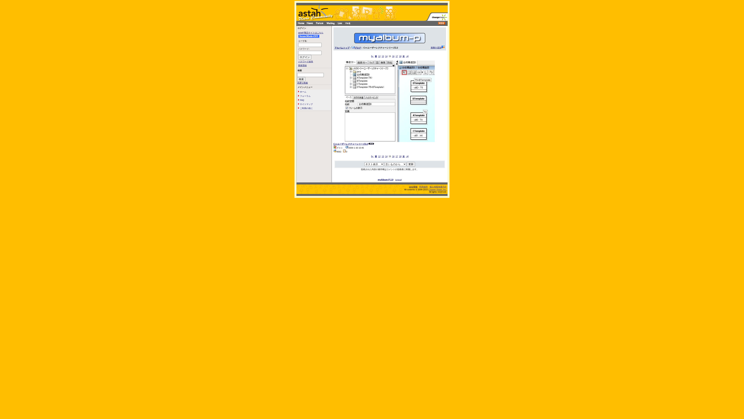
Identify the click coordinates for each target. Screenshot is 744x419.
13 (383, 56)
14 (386, 56)
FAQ (301, 100)
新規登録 (302, 65)
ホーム (302, 92)
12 (379, 56)
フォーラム (305, 96)
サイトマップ (306, 104)
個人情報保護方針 (438, 187)
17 (397, 56)
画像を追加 (436, 47)
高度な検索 (302, 83)
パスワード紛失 (305, 61)
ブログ (358, 48)
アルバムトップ (342, 48)
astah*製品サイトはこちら (310, 32)
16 (393, 56)
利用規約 (423, 187)
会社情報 (413, 187)
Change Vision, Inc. (437, 189)
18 (400, 56)
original (398, 180)
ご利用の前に (306, 108)
